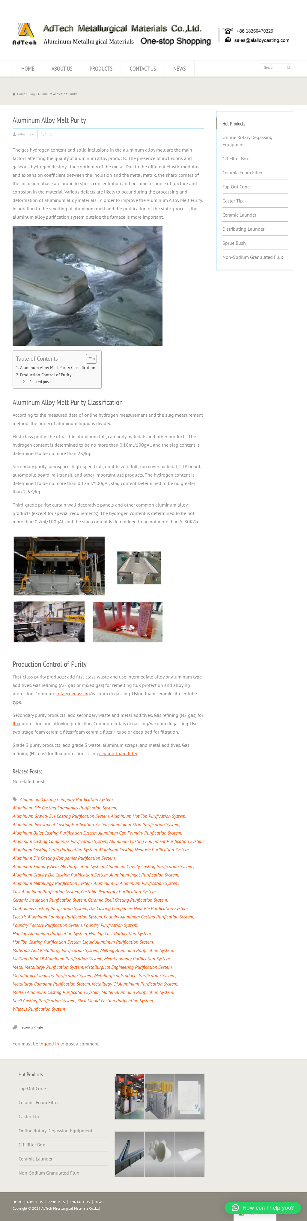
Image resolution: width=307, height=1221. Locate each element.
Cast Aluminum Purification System (46, 891)
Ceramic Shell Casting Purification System (127, 900)
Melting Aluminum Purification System (136, 950)
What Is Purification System (39, 1009)
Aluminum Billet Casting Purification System (55, 833)
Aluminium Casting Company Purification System (66, 799)
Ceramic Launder (239, 215)
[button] (263, 1208)
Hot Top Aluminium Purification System (50, 933)
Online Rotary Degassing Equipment (247, 140)
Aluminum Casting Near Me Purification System (144, 850)
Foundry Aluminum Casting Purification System (148, 917)
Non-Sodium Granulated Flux (252, 257)
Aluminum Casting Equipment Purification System (156, 841)
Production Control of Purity (46, 374)
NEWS (179, 68)
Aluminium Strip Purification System (144, 824)
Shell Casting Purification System (44, 1001)
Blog (48, 134)
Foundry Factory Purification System (47, 925)
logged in (49, 1044)
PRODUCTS (101, 68)
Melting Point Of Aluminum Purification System (57, 959)
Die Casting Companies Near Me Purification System (138, 908)
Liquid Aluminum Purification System (117, 942)
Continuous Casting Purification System (50, 908)
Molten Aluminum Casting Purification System (56, 992)
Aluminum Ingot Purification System (143, 875)
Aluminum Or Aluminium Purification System (136, 883)
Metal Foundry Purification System (137, 959)
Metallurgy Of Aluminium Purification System (134, 984)
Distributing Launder (243, 229)
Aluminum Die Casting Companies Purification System (64, 858)
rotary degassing (73, 693)
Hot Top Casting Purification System (47, 942)
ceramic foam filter (118, 753)
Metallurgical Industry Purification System (52, 975)
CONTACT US (143, 68)
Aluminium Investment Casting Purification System (61, 824)
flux (16, 723)
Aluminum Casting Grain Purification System (55, 850)
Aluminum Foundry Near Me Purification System (58, 866)
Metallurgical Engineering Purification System (128, 967)
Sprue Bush (234, 243)
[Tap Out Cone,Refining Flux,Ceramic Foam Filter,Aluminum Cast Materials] (150, 49)
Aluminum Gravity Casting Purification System (149, 866)
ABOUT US (62, 68)
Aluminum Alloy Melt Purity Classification (57, 367)
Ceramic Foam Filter (242, 173)
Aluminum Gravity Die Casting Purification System (60, 875)
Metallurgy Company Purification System (51, 984)
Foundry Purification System (110, 925)
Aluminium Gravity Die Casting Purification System (61, 816)
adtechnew (25, 134)
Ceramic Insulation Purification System (49, 900)
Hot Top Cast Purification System (120, 933)
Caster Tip (232, 201)
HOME (27, 68)
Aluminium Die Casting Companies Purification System (64, 808)
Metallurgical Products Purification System (134, 975)
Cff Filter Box (235, 158)
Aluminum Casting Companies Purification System (60, 841)
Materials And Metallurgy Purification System (55, 950)
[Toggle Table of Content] (88, 359)
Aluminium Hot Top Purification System (148, 816)
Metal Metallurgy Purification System (48, 967)
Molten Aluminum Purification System (137, 992)
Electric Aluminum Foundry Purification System (57, 917)
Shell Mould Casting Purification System (115, 1001)
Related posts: (40, 381)
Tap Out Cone (236, 187)
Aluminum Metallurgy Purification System (52, 883)
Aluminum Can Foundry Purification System (139, 833)
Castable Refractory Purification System (118, 891)
